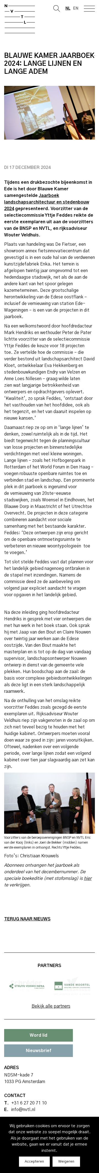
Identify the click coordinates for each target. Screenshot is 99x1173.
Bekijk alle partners (51, 1006)
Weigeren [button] (66, 1161)
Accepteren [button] (34, 1161)
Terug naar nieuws (27, 919)
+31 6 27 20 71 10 (29, 1103)
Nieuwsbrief (38, 1050)
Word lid (38, 1035)
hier (88, 878)
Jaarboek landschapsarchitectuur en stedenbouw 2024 (46, 202)
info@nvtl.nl (23, 1109)
